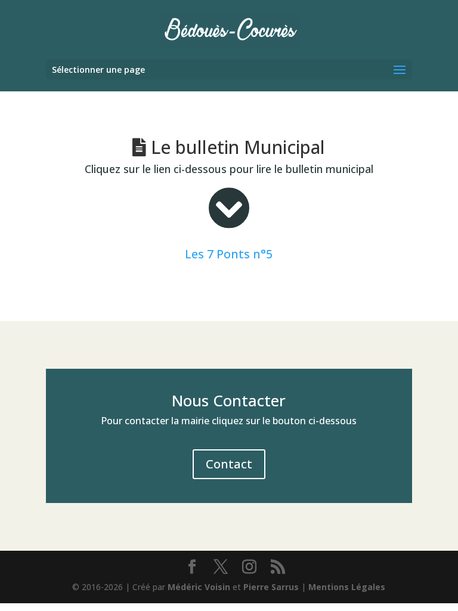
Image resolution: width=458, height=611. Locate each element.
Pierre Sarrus (271, 587)
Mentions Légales (346, 587)
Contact (229, 464)
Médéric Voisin (199, 587)
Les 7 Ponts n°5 (229, 254)
